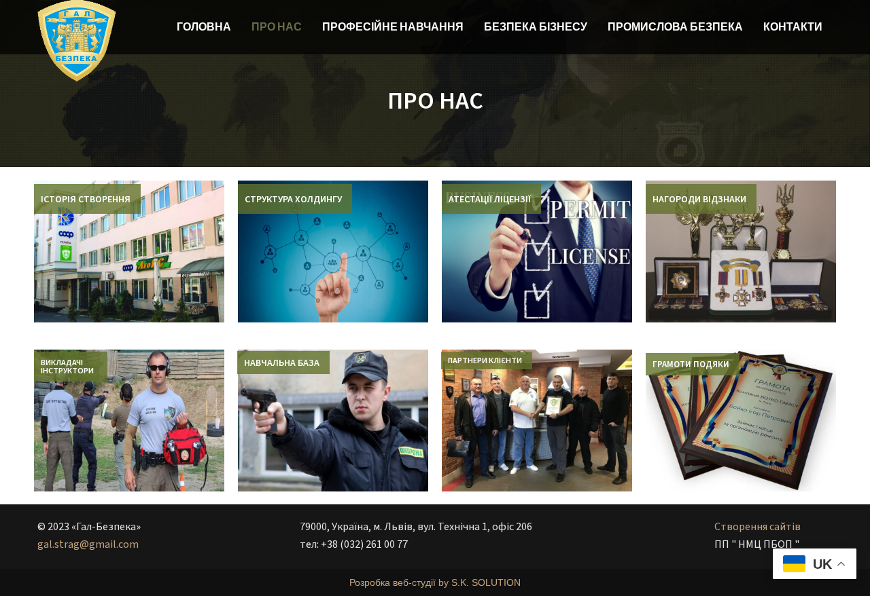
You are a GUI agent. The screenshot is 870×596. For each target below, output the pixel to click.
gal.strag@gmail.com (88, 544)
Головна (204, 27)
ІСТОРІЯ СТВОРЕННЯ (85, 199)
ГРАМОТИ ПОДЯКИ (690, 364)
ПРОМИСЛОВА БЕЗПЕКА (675, 27)
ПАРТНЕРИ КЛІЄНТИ (485, 360)
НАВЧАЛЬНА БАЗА (281, 362)
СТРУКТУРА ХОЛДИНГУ (293, 199)
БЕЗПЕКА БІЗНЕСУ (535, 27)
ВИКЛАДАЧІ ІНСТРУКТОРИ (67, 366)
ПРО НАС (276, 27)
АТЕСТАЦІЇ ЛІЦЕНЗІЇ (490, 199)
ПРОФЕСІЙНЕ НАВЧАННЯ (393, 27)
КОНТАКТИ (792, 27)
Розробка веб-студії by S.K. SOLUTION (435, 582)
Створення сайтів (757, 526)
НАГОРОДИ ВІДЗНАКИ (699, 199)
